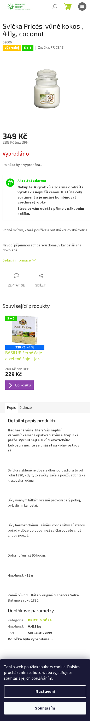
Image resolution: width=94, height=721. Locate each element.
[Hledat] (55, 6)
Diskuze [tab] (26, 407)
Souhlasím (45, 708)
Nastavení (45, 691)
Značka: (51, 47)
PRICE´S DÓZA (40, 620)
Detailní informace (17, 260)
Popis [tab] (11, 407)
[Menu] (82, 6)
